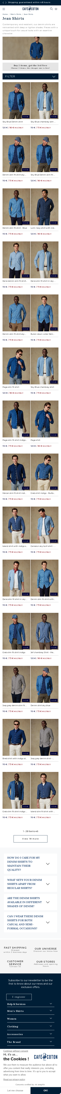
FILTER (10, 76)
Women (11, 1018)
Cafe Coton (30, 9)
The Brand (14, 1041)
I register (19, 997)
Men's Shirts (16, 14)
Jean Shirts (28, 14)
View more (30, 839)
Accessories (15, 1034)
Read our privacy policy (14, 1079)
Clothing (12, 1026)
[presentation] (3, 3)
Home (5, 14)
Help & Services (16, 1004)
